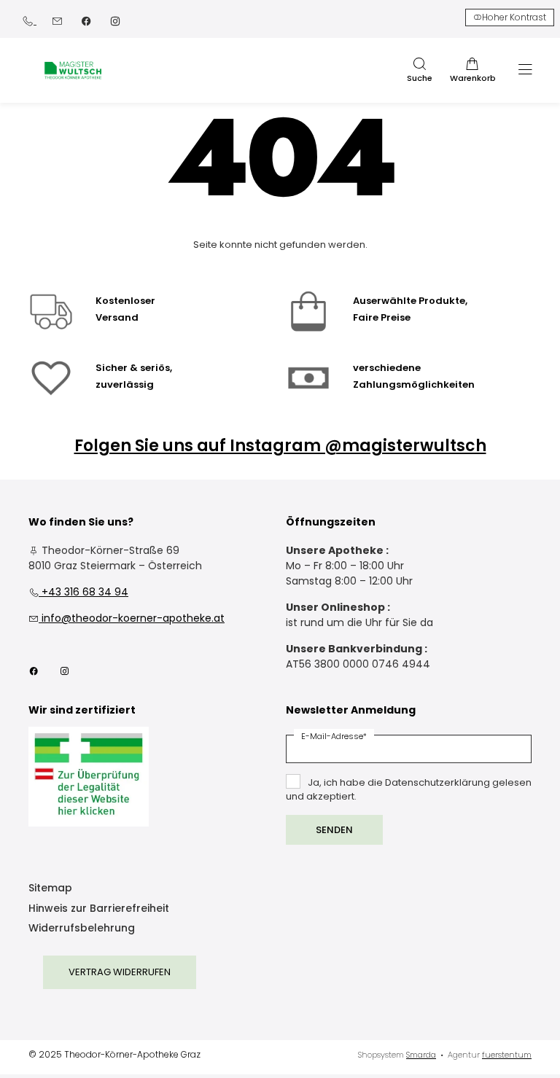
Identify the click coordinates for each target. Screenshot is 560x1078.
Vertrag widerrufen (120, 972)
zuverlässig (125, 384)
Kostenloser (125, 301)
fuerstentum (507, 1055)
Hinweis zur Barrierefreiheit (98, 909)
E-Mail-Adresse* (334, 736)
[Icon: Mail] (57, 20)
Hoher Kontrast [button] (514, 17)
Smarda (421, 1055)
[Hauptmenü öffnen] (525, 69)
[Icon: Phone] (29, 20)
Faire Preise (382, 317)
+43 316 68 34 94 (78, 592)
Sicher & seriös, (134, 368)
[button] (419, 70)
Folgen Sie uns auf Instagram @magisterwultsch (280, 445)
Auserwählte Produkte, (410, 301)
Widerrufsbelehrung (81, 929)
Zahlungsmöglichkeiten (414, 384)
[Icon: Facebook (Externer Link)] (86, 20)
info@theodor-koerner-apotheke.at (126, 618)
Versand (117, 317)
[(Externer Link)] (88, 776)
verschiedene (387, 368)
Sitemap (50, 889)
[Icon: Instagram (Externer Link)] (115, 20)
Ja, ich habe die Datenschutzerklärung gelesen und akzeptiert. (409, 790)
